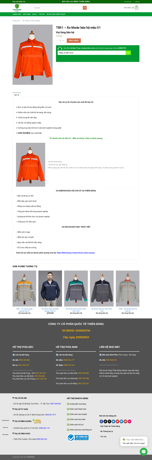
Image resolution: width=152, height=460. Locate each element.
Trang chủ (16, 21)
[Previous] (12, 294)
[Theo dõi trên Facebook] (101, 421)
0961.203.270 (40, 373)
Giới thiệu (26, 14)
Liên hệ (137, 1)
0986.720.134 (69, 365)
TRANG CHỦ (17, 14)
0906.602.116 (44, 428)
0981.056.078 (111, 360)
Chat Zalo (5, 427)
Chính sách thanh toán (78, 409)
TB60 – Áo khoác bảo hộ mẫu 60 (128, 310)
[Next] (139, 294)
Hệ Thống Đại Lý (106, 431)
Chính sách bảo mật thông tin (81, 430)
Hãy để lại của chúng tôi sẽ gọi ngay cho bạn (94, 48)
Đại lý (34, 14)
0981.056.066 (24, 360)
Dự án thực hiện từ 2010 (56, 14)
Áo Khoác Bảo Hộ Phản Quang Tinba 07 (50, 310)
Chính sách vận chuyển (78, 414)
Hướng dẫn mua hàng (78, 404)
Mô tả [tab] (16, 95)
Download (127, 1)
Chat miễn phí (5, 420)
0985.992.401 (41, 439)
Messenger (5, 434)
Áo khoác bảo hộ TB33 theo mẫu (102, 310)
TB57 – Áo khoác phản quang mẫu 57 (24, 310)
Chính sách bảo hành (77, 419)
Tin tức (42, 14)
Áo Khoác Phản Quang (31, 21)
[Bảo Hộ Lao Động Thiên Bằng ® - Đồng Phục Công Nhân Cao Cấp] (21, 7)
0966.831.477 (68, 360)
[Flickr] (129, 421)
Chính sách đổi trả (76, 425)
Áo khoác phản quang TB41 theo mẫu (76, 310)
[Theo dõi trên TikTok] (105, 421)
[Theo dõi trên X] (109, 421)
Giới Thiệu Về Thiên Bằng (110, 426)
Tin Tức (103, 437)
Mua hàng (74, 41)
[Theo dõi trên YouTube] (125, 421)
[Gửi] (85, 8)
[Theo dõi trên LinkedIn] (121, 421)
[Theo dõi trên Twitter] (113, 421)
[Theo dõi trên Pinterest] (117, 421)
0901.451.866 (83, 378)
